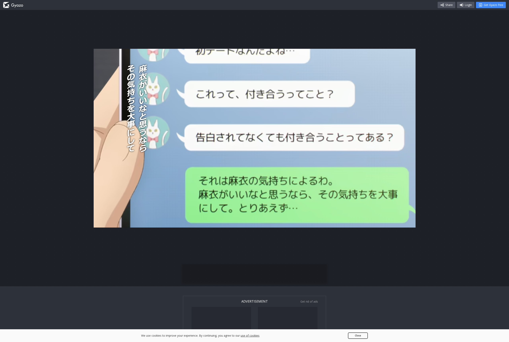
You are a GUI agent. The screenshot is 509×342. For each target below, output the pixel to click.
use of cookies (250, 335)
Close (358, 335)
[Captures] (13, 5)
